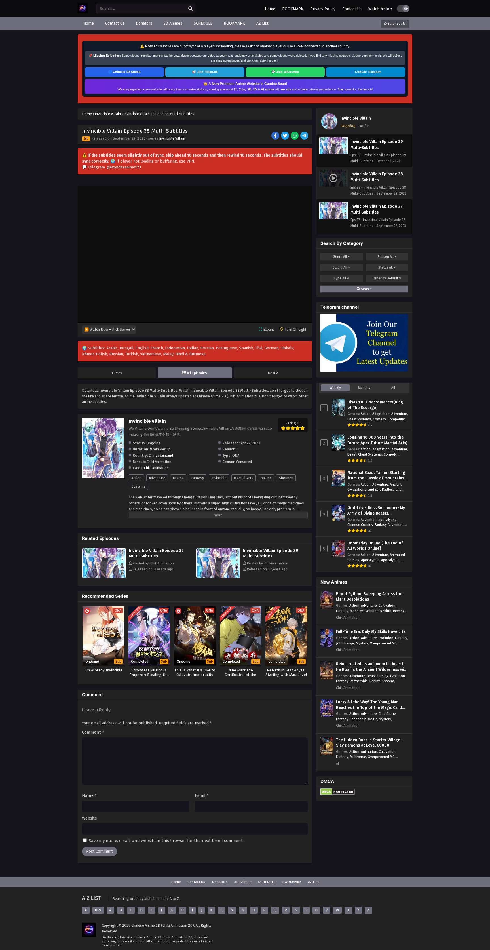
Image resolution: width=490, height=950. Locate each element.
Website (89, 818)
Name (89, 795)
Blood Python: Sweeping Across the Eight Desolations (369, 596)
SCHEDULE (267, 882)
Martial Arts (243, 478)
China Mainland (161, 455)
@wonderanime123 (124, 167)
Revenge (400, 611)
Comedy (379, 419)
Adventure (157, 478)
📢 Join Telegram (205, 71)
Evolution (386, 638)
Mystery (362, 643)
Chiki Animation (156, 468)
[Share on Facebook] (275, 136)
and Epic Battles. (381, 489)
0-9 (98, 910)
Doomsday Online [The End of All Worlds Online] (375, 546)
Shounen (286, 478)
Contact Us (352, 9)
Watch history (380, 9)
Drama (178, 478)
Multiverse (358, 757)
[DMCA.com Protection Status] (337, 794)
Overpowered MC (383, 643)
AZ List (313, 882)
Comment (93, 732)
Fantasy (197, 478)
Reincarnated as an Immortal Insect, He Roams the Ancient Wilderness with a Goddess (372, 667)
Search (366, 289)
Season (385, 257)
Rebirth (385, 611)
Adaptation (381, 414)
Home (270, 9)
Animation (369, 751)
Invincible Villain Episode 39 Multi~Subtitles (270, 553)
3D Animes (243, 882)
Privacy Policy (322, 9)
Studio (340, 267)
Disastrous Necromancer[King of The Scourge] (375, 405)
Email (202, 795)
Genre (340, 257)
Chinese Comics (360, 525)
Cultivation (387, 605)
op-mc (266, 478)
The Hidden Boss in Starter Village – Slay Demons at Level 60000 (370, 743)
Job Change (345, 643)
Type (340, 278)
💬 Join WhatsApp (285, 71)
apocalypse (387, 519)
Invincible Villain (172, 138)
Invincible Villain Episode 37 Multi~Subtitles (156, 553)
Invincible (219, 478)
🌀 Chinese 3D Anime (124, 71)
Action (136, 478)
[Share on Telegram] (304, 136)
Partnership (359, 681)
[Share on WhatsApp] (295, 136)
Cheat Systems (359, 419)
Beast (351, 454)
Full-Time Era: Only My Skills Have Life (370, 631)
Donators (220, 882)
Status (385, 267)
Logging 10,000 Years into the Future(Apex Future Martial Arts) (377, 440)
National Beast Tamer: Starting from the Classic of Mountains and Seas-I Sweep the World (376, 475)
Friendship (358, 719)
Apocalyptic (390, 560)
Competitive (397, 419)
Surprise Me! (397, 24)
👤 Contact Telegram (365, 71)
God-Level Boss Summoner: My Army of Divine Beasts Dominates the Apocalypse (376, 510)
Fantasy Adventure (389, 525)
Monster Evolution (364, 611)
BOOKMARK (292, 9)
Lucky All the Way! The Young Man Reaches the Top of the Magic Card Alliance (369, 705)
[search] (190, 9)
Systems (138, 486)
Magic (372, 719)
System (388, 681)
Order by (385, 278)
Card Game (387, 713)
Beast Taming (377, 676)
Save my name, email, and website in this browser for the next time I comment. (166, 840)
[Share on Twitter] (285, 136)
